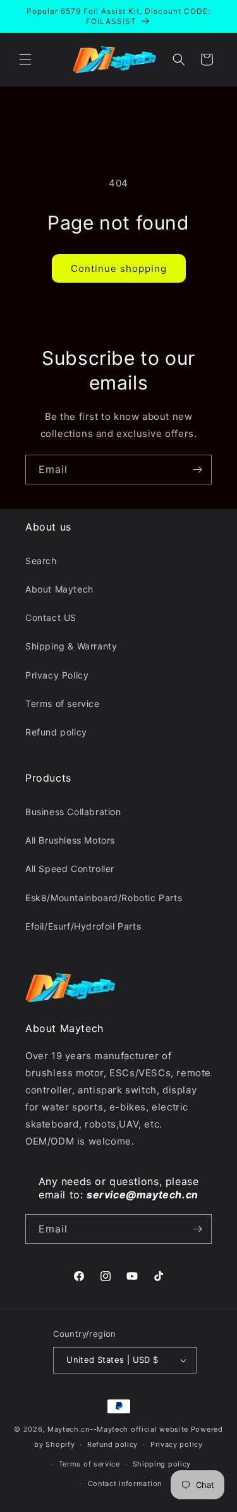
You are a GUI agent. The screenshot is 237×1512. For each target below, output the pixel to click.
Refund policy (56, 732)
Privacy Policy (56, 675)
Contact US (50, 617)
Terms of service (62, 703)
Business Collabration (73, 811)
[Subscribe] (197, 469)
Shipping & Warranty (71, 646)
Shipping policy (162, 1464)
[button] (25, 59)
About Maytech (59, 589)
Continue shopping (119, 268)
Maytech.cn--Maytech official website (117, 1429)
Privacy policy (176, 1444)
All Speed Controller (69, 868)
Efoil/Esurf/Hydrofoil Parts (83, 926)
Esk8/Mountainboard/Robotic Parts (103, 897)
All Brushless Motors (70, 840)
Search (41, 560)
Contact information (125, 1483)
